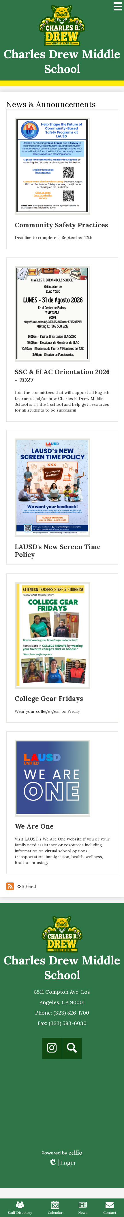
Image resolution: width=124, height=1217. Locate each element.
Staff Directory (20, 1212)
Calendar (55, 1212)
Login (62, 1162)
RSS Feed (26, 886)
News (82, 1212)
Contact (109, 1212)
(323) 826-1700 (71, 1012)
